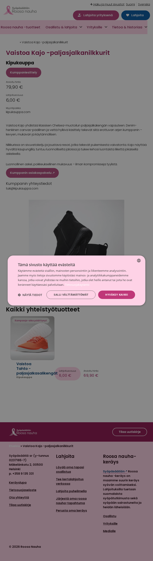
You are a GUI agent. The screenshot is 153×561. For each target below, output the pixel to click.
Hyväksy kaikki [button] (116, 294)
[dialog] (76, 280)
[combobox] (139, 260)
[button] (30, 295)
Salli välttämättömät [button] (71, 294)
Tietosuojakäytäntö (77, 284)
